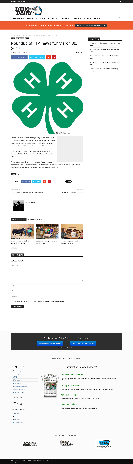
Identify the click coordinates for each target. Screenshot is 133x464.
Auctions (51, 18)
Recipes (86, 18)
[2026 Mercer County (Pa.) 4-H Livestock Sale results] (22, 231)
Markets (39, 18)
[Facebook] (117, 1)
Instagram (17, 419)
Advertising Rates (19, 371)
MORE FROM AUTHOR (35, 219)
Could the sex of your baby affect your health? (27, 192)
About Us (17, 380)
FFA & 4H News (20, 38)
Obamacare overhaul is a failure (72, 192)
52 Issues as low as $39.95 (50, 343)
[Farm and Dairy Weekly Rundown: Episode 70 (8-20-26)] (72, 231)
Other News (16, 52)
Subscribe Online (19, 389)
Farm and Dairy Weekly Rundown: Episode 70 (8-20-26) (105, 63)
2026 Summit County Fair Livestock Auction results (104, 57)
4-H (18, 174)
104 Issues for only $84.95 (83, 343)
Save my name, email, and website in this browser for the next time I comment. (39, 301)
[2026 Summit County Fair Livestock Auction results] (47, 231)
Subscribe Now (18, 18)
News (29, 18)
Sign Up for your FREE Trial (91, 25)
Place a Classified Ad (20, 386)
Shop (96, 18)
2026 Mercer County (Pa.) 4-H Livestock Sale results (104, 50)
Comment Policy (19, 392)
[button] (119, 18)
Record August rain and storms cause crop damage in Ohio (104, 70)
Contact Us (17, 383)
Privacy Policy (18, 374)
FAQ (15, 377)
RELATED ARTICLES (18, 219)
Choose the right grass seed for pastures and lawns (105, 44)
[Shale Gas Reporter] (66, 445)
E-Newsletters (18, 422)
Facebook (16, 413)
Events (76, 18)
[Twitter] (120, 1)
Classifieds (64, 18)
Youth (13, 38)
